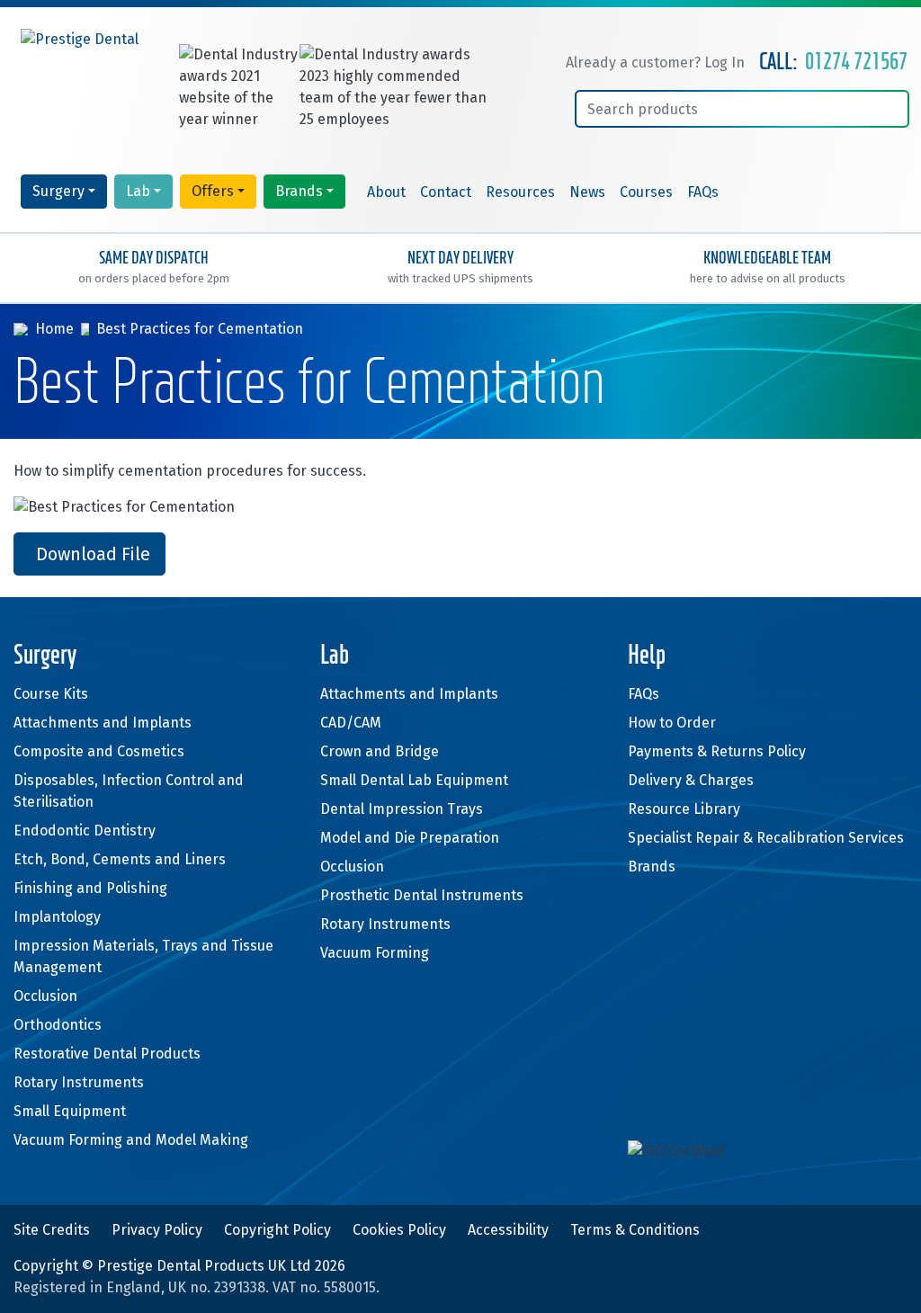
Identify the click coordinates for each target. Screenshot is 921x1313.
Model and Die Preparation (409, 837)
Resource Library (684, 808)
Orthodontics (57, 1024)
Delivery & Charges (691, 780)
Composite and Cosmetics (98, 751)
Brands (299, 191)
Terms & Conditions (635, 1229)
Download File (93, 554)
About (386, 192)
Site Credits (51, 1229)
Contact (445, 192)
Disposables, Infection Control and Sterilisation (128, 791)
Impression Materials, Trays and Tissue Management (143, 956)
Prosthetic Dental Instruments (421, 895)
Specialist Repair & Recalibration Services (766, 837)
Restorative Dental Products (107, 1053)
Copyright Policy (277, 1229)
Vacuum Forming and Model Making (130, 1139)
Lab (138, 191)
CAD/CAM (350, 722)
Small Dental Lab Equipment (414, 780)
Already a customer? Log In (655, 62)
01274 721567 (856, 62)
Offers (213, 191)
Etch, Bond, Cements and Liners (119, 859)
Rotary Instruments (78, 1082)
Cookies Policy (399, 1229)
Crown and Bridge (379, 751)
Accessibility (508, 1229)
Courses (646, 192)
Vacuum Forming (374, 952)
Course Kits (50, 693)
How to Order (672, 722)
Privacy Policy (157, 1229)
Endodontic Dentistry (84, 830)
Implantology (57, 916)
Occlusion (45, 996)
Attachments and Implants (102, 722)
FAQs (703, 192)
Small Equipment (69, 1111)
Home (54, 328)
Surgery (58, 191)
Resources (520, 192)
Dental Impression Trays (401, 808)
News (587, 192)
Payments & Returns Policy (717, 751)
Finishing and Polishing (90, 888)
